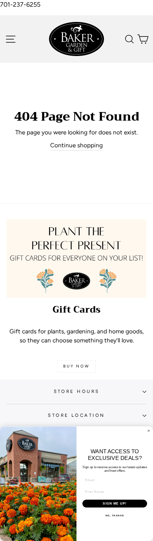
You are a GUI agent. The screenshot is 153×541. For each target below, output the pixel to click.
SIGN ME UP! (115, 503)
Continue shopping (76, 145)
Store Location (76, 415)
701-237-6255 (20, 4)
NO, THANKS (115, 515)
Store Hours (77, 391)
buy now (76, 366)
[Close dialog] (148, 431)
